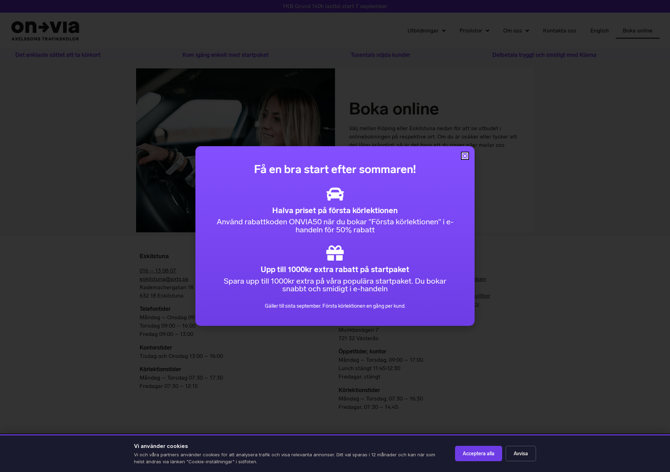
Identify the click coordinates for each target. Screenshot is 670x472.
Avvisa (521, 454)
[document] (335, 236)
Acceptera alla (478, 454)
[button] (465, 155)
